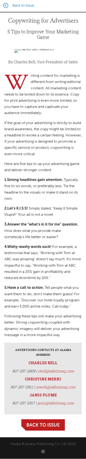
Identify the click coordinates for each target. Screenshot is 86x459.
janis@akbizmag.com (55, 403)
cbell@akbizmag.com (56, 371)
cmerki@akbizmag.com (55, 387)
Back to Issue (43, 424)
